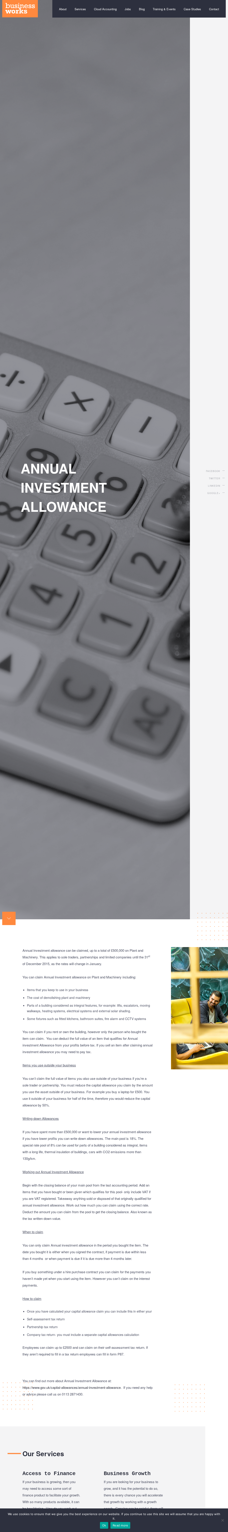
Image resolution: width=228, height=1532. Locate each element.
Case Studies (192, 9)
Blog (142, 9)
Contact (214, 9)
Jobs (128, 9)
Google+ (213, 493)
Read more (120, 1525)
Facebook (213, 471)
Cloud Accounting (105, 9)
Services (80, 9)
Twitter (214, 478)
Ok (104, 1525)
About (63, 9)
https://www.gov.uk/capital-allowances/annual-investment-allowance (71, 1387)
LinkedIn (214, 485)
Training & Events (164, 9)
